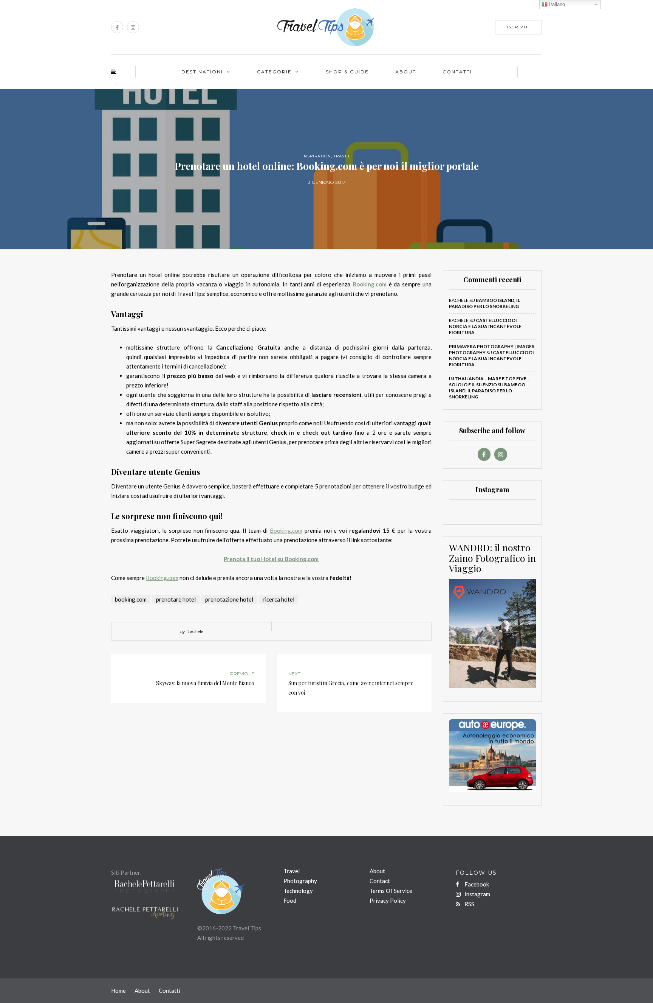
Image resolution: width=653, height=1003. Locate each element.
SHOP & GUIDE (347, 72)
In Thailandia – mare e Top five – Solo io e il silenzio (489, 381)
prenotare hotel (176, 599)
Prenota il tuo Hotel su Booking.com (271, 558)
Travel (342, 156)
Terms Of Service (391, 890)
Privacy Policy (388, 900)
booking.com (131, 599)
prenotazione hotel (229, 599)
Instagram (476, 894)
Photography (300, 880)
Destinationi (202, 72)
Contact (380, 880)
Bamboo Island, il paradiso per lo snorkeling (484, 303)
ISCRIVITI (518, 27)
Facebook (476, 884)
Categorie (274, 72)
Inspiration (316, 156)
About (405, 72)
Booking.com (286, 530)
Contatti (457, 72)
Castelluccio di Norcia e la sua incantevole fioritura (485, 326)
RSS (468, 903)
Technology (298, 890)
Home (118, 990)
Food (289, 900)
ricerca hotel (278, 599)
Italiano (556, 4)
